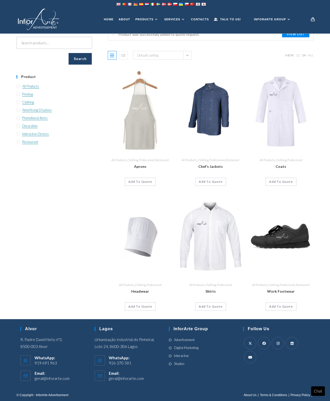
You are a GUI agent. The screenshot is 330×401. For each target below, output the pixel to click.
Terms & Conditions (273, 395)
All (311, 55)
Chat (318, 391)
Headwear (140, 291)
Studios (179, 364)
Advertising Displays (37, 110)
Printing (27, 94)
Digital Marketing (186, 348)
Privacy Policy (300, 395)
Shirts (210, 291)
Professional (146, 160)
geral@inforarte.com (52, 378)
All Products (118, 160)
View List (296, 34)
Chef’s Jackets (210, 166)
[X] (250, 343)
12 (298, 55)
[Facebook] (264, 343)
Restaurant (162, 160)
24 (304, 55)
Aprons (140, 166)
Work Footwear (281, 291)
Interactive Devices (35, 134)
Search (80, 58)
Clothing (132, 160)
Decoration (30, 126)
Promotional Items (35, 118)
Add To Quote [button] (140, 182)
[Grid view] (112, 55)
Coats (281, 166)
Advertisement (184, 340)
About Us (250, 395)
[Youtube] (250, 357)
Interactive (181, 356)
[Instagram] (278, 343)
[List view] (123, 55)
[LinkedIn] (292, 343)
